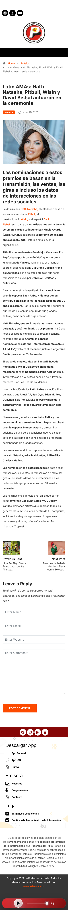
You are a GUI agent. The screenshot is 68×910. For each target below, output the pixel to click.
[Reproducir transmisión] (18, 903)
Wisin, (24, 219)
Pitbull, (32, 214)
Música (25, 63)
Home (11, 63)
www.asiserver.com (34, 886)
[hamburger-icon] (62, 52)
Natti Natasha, (29, 209)
